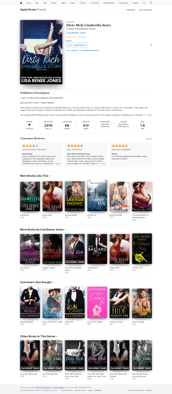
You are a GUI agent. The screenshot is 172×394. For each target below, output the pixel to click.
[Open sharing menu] (151, 45)
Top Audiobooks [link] (145, 10)
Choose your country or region (140, 390)
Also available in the (82, 50)
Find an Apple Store (43, 387)
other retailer (59, 387)
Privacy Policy (67, 390)
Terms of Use (80, 390)
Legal (90, 390)
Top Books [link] (130, 10)
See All (149, 139)
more (150, 115)
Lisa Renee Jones (76, 32)
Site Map (98, 390)
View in (76, 45)
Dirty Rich (70, 22)
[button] (144, 3)
